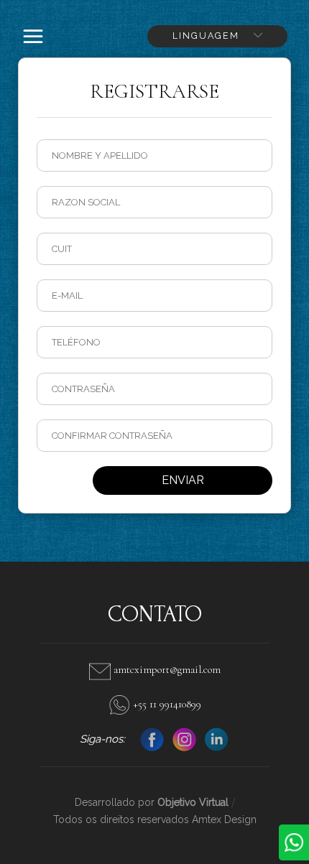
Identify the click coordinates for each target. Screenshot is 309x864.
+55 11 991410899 (165, 703)
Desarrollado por (152, 802)
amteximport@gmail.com (166, 669)
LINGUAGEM (207, 35)
